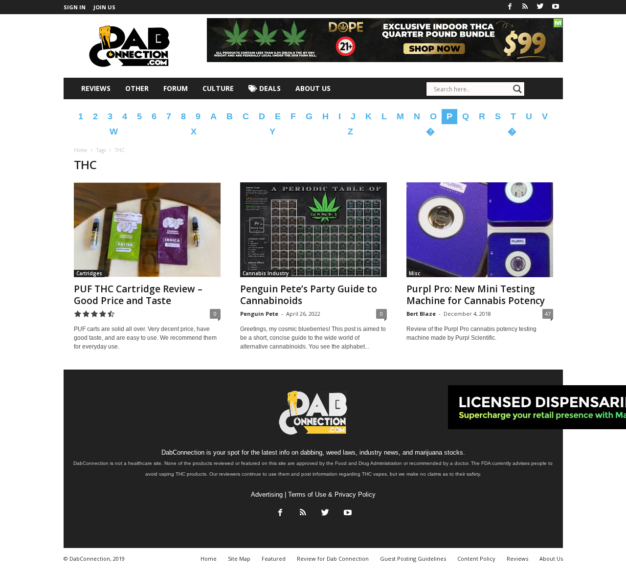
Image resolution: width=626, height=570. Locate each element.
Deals (269, 88)
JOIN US (104, 7)
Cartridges (89, 273)
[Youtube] (555, 7)
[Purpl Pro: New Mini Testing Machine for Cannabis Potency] (479, 229)
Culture (218, 88)
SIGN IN (75, 7)
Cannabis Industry (266, 273)
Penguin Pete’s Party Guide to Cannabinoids (308, 295)
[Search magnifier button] (517, 89)
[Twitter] (540, 7)
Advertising (267, 494)
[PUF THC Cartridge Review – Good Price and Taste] (147, 229)
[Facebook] (510, 7)
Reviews (96, 88)
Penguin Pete (259, 313)
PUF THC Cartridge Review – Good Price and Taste (138, 295)
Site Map (239, 558)
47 (548, 313)
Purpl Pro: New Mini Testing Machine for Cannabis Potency (475, 295)
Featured (274, 558)
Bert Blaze (421, 313)
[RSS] (525, 7)
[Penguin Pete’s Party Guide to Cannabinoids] (313, 229)
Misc (414, 273)
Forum (175, 88)
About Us (313, 88)
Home (80, 150)
